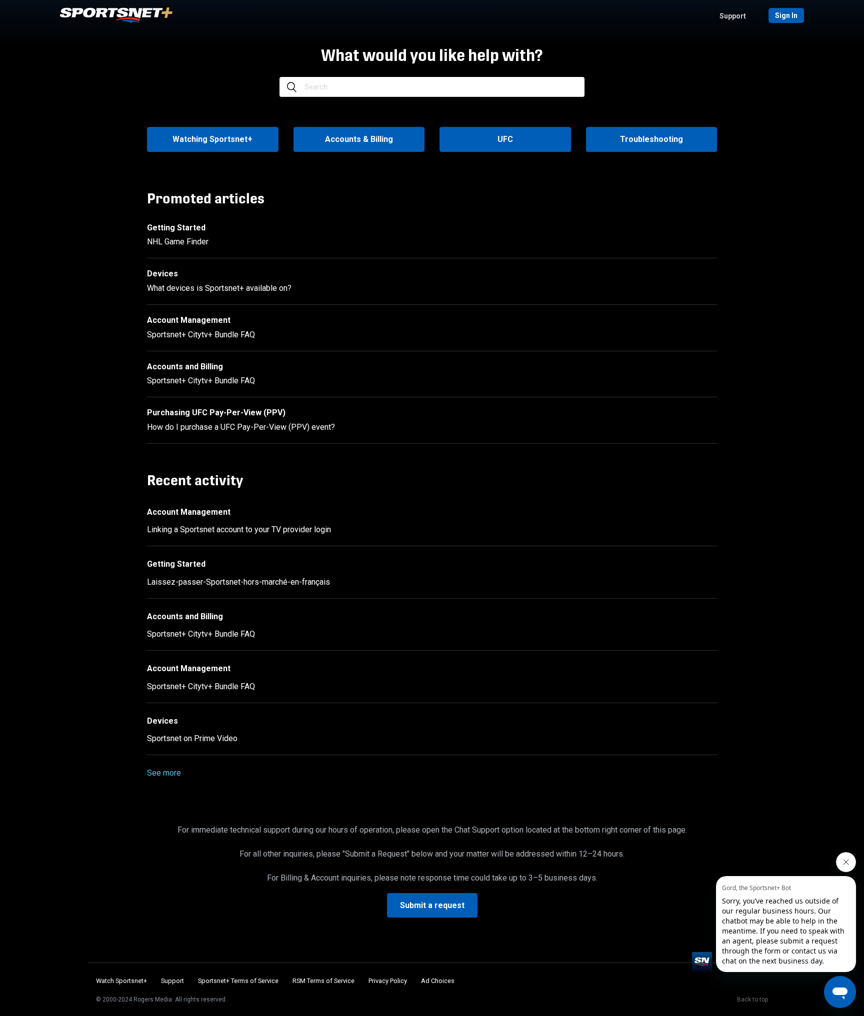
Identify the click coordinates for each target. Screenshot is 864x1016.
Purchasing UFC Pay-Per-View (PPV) (216, 412)
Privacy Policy (387, 981)
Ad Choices (437, 981)
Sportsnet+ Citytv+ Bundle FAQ (201, 334)
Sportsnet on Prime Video (192, 738)
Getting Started (176, 227)
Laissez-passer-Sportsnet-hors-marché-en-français (238, 582)
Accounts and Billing (185, 366)
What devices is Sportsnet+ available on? (219, 288)
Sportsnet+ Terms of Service (238, 981)
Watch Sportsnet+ (121, 981)
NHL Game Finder (177, 241)
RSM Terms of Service (323, 981)
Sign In (786, 15)
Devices (162, 273)
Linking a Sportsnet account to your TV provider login (239, 529)
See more (164, 773)
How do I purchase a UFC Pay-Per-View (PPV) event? (241, 427)
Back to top (752, 999)
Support (733, 16)
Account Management (188, 320)
